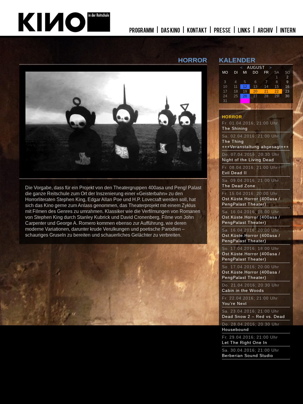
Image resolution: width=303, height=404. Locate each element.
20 (255, 91)
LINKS (244, 30)
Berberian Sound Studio (247, 355)
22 (277, 91)
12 (245, 87)
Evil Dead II (234, 172)
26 (245, 96)
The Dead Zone (238, 185)
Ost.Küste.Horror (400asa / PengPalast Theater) (251, 201)
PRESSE (223, 30)
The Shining (235, 128)
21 (266, 91)
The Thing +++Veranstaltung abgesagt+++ (255, 144)
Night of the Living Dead (248, 159)
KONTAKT (197, 30)
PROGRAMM (142, 30)
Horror (232, 116)
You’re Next (234, 303)
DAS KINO (171, 30)
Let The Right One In (244, 342)
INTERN (288, 30)
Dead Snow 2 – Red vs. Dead (253, 316)
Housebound (235, 329)
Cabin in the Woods (243, 290)
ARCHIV (265, 30)
